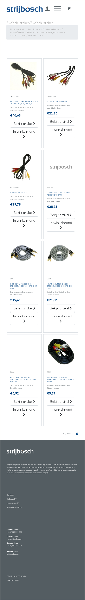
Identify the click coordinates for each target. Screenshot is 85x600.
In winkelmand (24, 131)
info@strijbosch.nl (13, 554)
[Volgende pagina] (75, 433)
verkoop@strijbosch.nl (14, 539)
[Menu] (55, 8)
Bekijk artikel (23, 123)
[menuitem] (45, 8)
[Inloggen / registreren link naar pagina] (45, 8)
